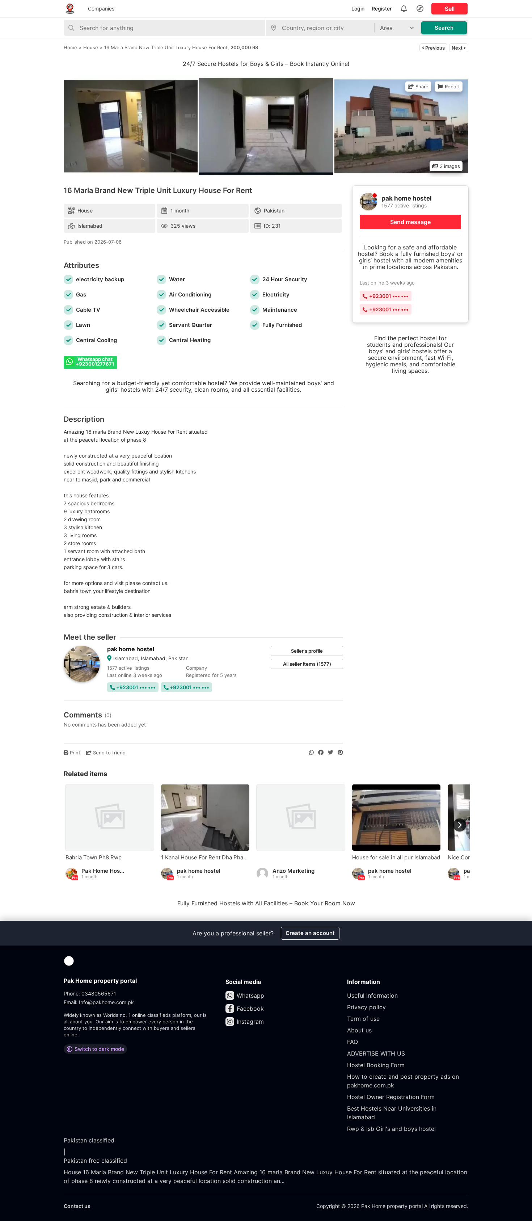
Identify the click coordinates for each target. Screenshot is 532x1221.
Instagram (250, 1021)
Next (458, 48)
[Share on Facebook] (321, 752)
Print (74, 752)
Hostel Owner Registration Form (391, 1096)
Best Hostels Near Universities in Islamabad (391, 1113)
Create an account (310, 933)
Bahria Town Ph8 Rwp (94, 857)
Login (357, 8)
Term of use (363, 1018)
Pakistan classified (89, 1140)
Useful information (372, 995)
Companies (101, 8)
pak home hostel (130, 649)
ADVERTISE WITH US (376, 1053)
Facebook (250, 1008)
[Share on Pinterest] (340, 752)
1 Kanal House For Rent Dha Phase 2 (205, 857)
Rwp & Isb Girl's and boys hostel (391, 1128)
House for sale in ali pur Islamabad (396, 857)
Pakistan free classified (95, 1160)
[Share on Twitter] (330, 752)
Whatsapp (250, 995)
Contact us (77, 1206)
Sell (450, 8)
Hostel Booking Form (376, 1065)
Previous (434, 48)
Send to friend (109, 752)
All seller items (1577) (307, 664)
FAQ (352, 1041)
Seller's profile (307, 651)
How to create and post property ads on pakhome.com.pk (403, 1081)
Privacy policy (366, 1007)
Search (444, 27)
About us (359, 1030)
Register (382, 8)
